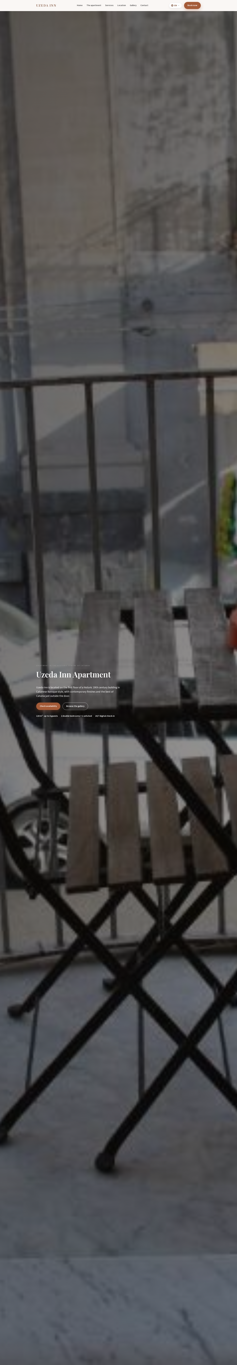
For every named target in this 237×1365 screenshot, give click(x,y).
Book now (192, 5)
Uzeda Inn (46, 5)
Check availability (48, 706)
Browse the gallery (75, 706)
